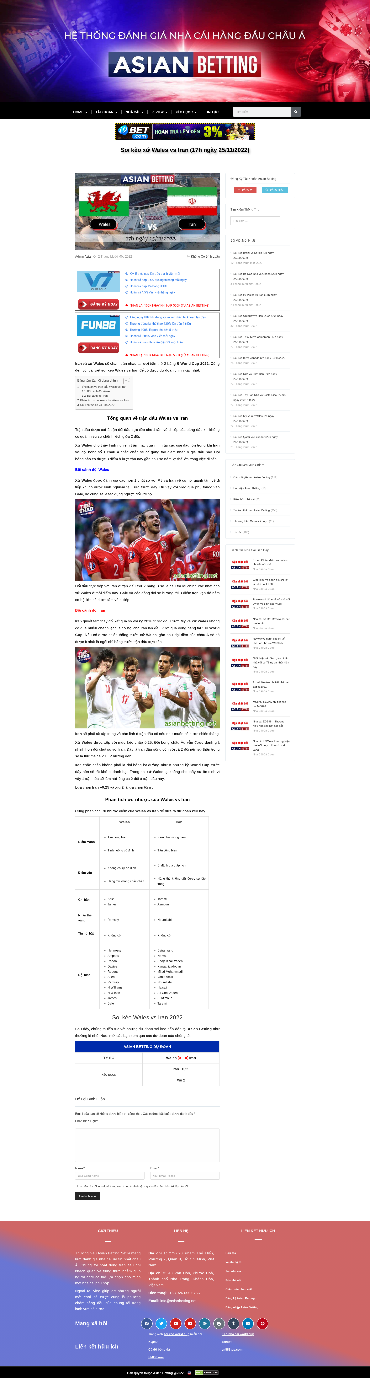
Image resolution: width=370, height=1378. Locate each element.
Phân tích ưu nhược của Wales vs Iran (104, 400)
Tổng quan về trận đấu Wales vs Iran (103, 386)
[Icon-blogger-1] (219, 1323)
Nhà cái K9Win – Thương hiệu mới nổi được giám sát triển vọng (271, 745)
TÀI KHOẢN (104, 112)
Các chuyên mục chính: (247, 465)
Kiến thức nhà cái (244, 499)
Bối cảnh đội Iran (97, 395)
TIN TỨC (212, 112)
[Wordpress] (204, 1323)
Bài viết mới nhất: (243, 240)
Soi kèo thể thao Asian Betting (251, 510)
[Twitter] (161, 1323)
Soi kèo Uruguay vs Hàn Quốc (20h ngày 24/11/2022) (258, 318)
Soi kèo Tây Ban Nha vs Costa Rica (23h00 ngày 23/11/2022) (259, 397)
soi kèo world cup (176, 1334)
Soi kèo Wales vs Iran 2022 (97, 404)
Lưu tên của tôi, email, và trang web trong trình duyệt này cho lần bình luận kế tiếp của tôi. (133, 1186)
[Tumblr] (233, 1323)
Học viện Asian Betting (247, 488)
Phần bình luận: (86, 1121)
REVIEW (157, 112)
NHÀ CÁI (132, 112)
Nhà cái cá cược (263, 569)
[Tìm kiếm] (296, 112)
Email (154, 1168)
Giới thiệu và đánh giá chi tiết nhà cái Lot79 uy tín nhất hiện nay (271, 662)
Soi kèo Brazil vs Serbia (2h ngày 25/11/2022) (253, 255)
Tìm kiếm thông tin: (244, 209)
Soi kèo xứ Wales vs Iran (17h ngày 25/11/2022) (255, 297)
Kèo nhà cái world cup (238, 1334)
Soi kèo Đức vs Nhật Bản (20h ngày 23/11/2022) (255, 376)
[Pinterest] (262, 1323)
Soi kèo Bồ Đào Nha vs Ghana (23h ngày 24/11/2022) (258, 276)
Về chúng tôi (233, 1261)
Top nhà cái (233, 1271)
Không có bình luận (205, 256)
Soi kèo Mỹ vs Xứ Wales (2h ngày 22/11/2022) (253, 418)
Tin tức (237, 532)
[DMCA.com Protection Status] (207, 1372)
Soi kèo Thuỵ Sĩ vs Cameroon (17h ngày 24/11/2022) (258, 339)
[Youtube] (176, 1323)
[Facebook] (147, 1323)
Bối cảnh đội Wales (98, 391)
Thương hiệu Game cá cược (250, 521)
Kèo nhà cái (233, 1280)
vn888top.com (232, 1349)
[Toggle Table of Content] (124, 381)
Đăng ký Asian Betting (240, 1298)
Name (80, 1168)
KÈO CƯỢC (184, 112)
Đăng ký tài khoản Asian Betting (253, 178)
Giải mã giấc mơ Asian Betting (251, 477)
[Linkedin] (248, 1323)
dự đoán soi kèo (152, 1029)
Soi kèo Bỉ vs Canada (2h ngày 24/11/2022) (259, 357)
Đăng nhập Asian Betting (241, 1307)
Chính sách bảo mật (238, 1289)
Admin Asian (83, 256)
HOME (78, 112)
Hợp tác (230, 1252)
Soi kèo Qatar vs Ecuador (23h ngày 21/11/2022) (255, 439)
